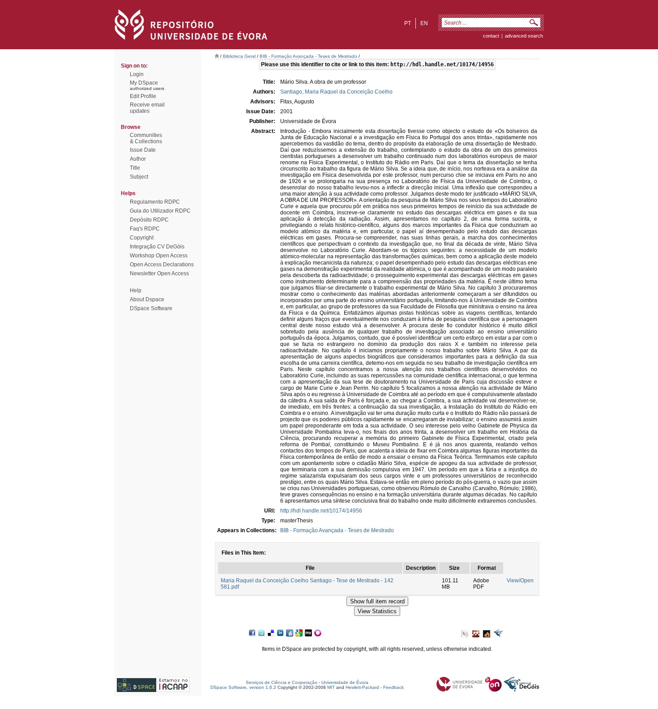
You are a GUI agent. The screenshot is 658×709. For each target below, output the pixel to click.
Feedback (393, 687)
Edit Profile (143, 96)
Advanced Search (524, 35)
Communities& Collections (146, 138)
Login (137, 74)
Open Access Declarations (162, 264)
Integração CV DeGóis (157, 246)
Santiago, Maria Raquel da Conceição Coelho (336, 92)
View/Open (520, 580)
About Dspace (147, 299)
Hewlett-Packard (362, 687)
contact (491, 35)
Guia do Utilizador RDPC (160, 211)
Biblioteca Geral (239, 56)
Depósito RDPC (149, 220)
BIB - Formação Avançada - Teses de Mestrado (308, 56)
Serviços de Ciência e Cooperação (281, 682)
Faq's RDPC (145, 229)
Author (138, 159)
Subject (139, 177)
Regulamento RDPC (155, 202)
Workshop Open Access (159, 255)
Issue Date (143, 150)
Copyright (142, 238)
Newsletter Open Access (159, 273)
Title (135, 168)
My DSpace (144, 83)
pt (407, 23)
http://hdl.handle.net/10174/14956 (321, 511)
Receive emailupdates (147, 108)
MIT (331, 687)
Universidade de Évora (344, 682)
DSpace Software (151, 308)
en (424, 23)
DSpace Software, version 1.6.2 (243, 687)
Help (135, 290)
